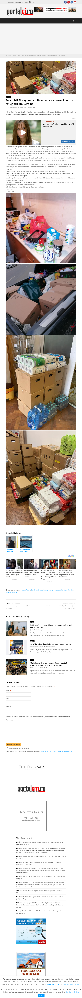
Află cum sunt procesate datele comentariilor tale (56, 751)
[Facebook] (65, 2)
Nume (8, 691)
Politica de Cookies (53, 984)
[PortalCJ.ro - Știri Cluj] (20, 15)
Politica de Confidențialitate (71, 984)
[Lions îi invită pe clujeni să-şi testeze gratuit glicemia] (16, 647)
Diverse (32, 641)
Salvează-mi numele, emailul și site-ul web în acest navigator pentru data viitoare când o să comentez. (38, 717)
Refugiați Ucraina (11, 592)
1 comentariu (50, 647)
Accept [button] (41, 995)
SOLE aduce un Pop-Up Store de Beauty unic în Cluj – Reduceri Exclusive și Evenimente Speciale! (50, 664)
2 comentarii (46, 630)
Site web (8, 706)
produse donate (57, 590)
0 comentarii (31, 107)
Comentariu (10, 720)
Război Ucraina (68, 590)
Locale (14, 56)
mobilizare (43, 590)
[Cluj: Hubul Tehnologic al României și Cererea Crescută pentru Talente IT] (16, 628)
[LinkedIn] (71, 2)
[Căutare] (73, 20)
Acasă (9, 56)
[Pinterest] (68, 2)
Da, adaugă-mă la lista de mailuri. (19, 748)
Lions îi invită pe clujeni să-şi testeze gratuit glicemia (50, 644)
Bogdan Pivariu (25, 590)
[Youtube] (75, 2)
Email (8, 699)
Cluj (32, 590)
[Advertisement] (41, 38)
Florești (36, 590)
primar (49, 590)
